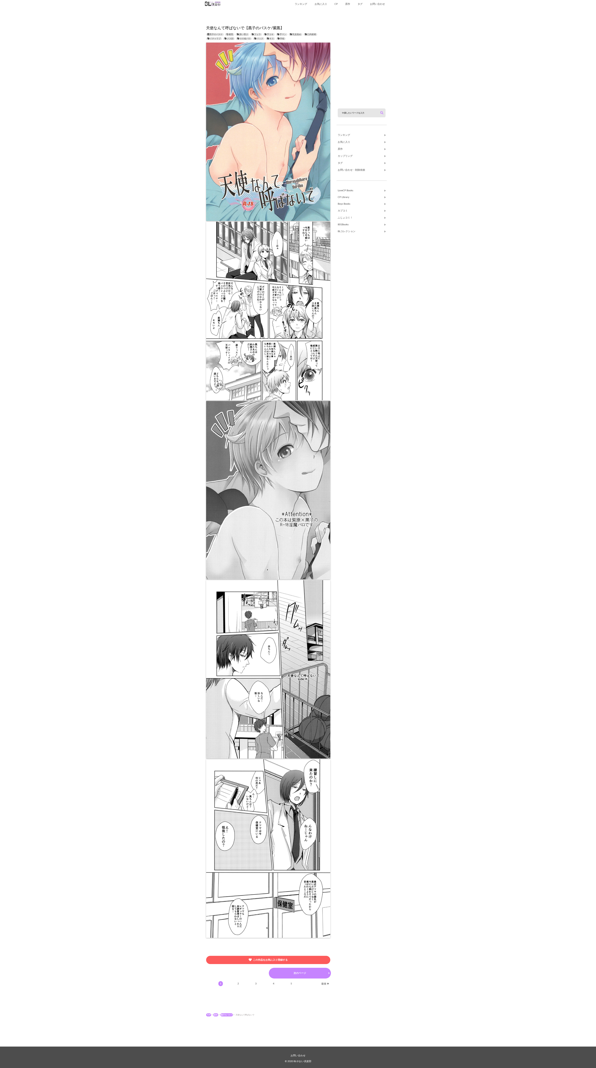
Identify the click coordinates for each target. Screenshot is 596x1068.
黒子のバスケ (216, 34)
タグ (360, 4)
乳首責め (296, 34)
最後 (323, 984)
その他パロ (245, 39)
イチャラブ (215, 39)
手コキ (270, 34)
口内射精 (311, 34)
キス (271, 39)
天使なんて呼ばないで (245, 1015)
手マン (283, 34)
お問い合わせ (377, 4)
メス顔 (230, 39)
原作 (347, 4)
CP (336, 4)
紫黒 (231, 34)
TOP (208, 1015)
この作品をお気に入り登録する (270, 960)
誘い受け (243, 34)
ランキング (301, 4)
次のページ (300, 973)
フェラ (257, 34)
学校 (282, 39)
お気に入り (321, 4)
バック (260, 39)
